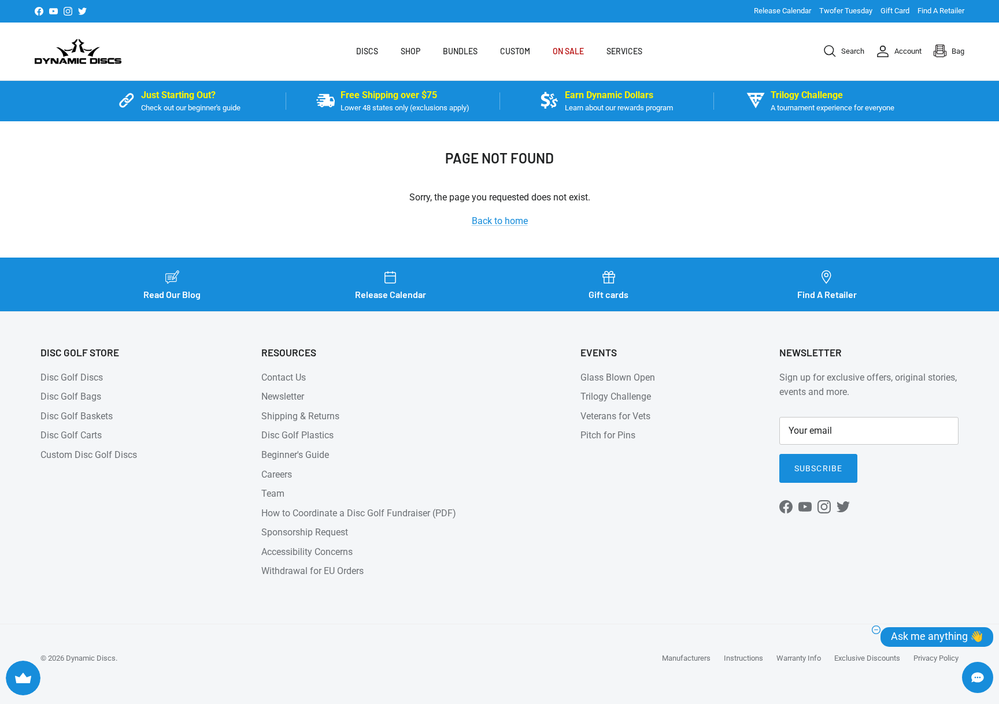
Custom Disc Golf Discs (88, 454)
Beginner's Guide (295, 454)
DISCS (367, 51)
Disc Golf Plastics (297, 435)
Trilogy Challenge (615, 396)
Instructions (743, 658)
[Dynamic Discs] (78, 51)
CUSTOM (515, 51)
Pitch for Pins (607, 435)
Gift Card (894, 10)
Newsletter (282, 396)
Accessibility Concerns (307, 551)
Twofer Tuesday (845, 10)
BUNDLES (460, 51)
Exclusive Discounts (867, 658)
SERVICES (624, 51)
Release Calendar (782, 10)
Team (272, 493)
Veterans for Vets (615, 416)
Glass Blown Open (617, 377)
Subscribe (818, 468)
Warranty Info (798, 658)
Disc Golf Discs (71, 377)
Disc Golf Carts (71, 435)
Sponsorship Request (304, 532)
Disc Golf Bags (70, 396)
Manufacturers (686, 658)
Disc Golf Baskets (76, 416)
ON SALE (568, 51)
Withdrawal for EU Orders (312, 570)
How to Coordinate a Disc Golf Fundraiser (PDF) (358, 513)
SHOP (410, 51)
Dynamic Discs (91, 658)
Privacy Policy (936, 658)
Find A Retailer (940, 10)
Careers (276, 474)
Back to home (500, 220)
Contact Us (283, 377)
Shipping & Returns (300, 416)
